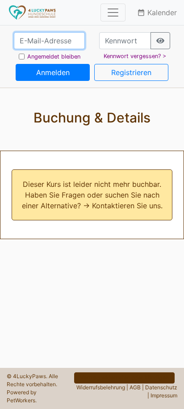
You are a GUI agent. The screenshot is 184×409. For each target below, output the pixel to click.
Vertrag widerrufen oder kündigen (124, 377)
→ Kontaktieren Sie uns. (123, 205)
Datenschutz (161, 387)
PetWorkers (21, 400)
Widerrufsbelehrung (100, 387)
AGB (135, 387)
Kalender (157, 12)
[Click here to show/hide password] (160, 40)
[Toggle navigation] (112, 12)
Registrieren (131, 72)
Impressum (164, 395)
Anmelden (53, 72)
